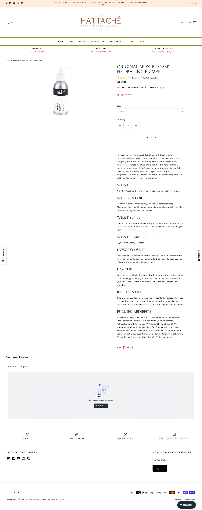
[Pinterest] (22, 3)
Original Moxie (126, 94)
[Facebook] (10, 3)
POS (41, 499)
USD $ (191, 3)
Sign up (159, 468)
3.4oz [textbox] (121, 111)
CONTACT (131, 41)
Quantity (121, 119)
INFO (70, 41)
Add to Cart (150, 137)
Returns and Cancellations (185, 499)
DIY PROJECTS (115, 41)
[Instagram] (18, 3)
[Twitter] (6, 3)
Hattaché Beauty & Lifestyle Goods (26, 499)
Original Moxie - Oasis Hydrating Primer (28, 60)
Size (119, 106)
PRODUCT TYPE (97, 41)
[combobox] (150, 112)
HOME (60, 41)
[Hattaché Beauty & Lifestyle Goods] (101, 22)
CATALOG (81, 41)
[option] (61, 91)
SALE (142, 41)
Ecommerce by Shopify (55, 499)
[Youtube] (14, 3)
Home (7, 60)
